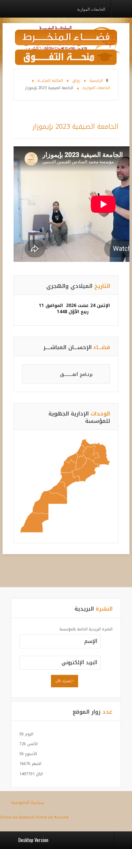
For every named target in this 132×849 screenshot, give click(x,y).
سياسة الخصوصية (27, 802)
